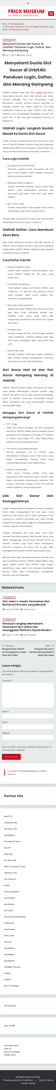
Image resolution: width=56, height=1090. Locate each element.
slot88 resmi (10, 1054)
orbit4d (7, 973)
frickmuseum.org (30, 771)
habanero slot (10, 872)
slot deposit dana (12, 841)
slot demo (8, 910)
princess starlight (12, 1051)
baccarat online (11, 1045)
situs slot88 (9, 1025)
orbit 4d (7, 1048)
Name (5, 711)
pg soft (7, 847)
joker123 (8, 816)
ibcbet (7, 885)
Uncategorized (9, 39)
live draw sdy (10, 860)
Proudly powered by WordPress (18, 1080)
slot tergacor (10, 879)
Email (5, 722)
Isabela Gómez (25, 55)
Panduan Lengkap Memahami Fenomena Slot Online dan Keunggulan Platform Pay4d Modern (27, 627)
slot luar (7, 941)
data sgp (8, 854)
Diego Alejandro (29, 635)
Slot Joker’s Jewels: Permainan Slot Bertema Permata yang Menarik (26, 602)
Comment (7, 680)
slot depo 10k (10, 828)
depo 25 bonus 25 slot (14, 866)
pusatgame (9, 835)
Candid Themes (28, 1083)
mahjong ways (11, 822)
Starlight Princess (12, 967)
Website (6, 733)
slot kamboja (10, 1005)
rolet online (9, 935)
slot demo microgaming (15, 916)
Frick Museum (26, 11)
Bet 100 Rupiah (11, 985)
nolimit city (9, 923)
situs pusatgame (11, 891)
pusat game (9, 897)
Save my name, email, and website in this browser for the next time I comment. (26, 748)
